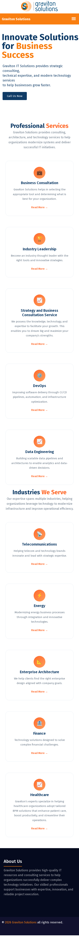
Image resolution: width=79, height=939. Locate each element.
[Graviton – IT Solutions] (39, 6)
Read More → (39, 207)
